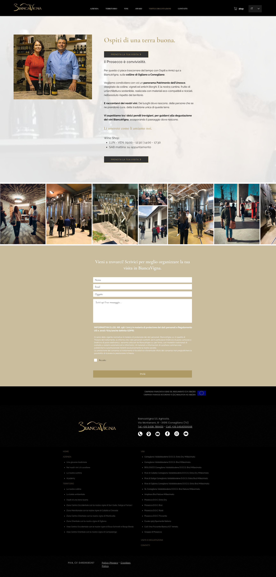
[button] (138, 9)
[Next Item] (270, 214)
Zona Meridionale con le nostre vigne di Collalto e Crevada (92, 510)
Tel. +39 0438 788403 (150, 426)
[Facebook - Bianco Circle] (167, 433)
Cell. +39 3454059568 (179, 426)
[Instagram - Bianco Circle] (176, 433)
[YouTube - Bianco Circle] (186, 433)
